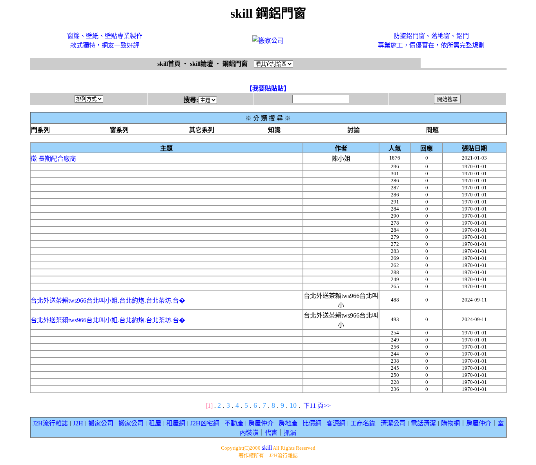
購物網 (450, 423)
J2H (78, 423)
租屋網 (175, 423)
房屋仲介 (260, 423)
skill (267, 447)
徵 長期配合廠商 (53, 158)
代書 (271, 432)
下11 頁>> (317, 405)
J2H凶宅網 (204, 423)
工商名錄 (363, 423)
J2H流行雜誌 (50, 423)
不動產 (233, 423)
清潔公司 (393, 423)
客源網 (335, 423)
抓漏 (290, 432)
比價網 (312, 423)
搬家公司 (100, 423)
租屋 (155, 423)
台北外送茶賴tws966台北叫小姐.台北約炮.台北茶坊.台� (108, 300)
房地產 (288, 423)
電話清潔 (423, 423)
